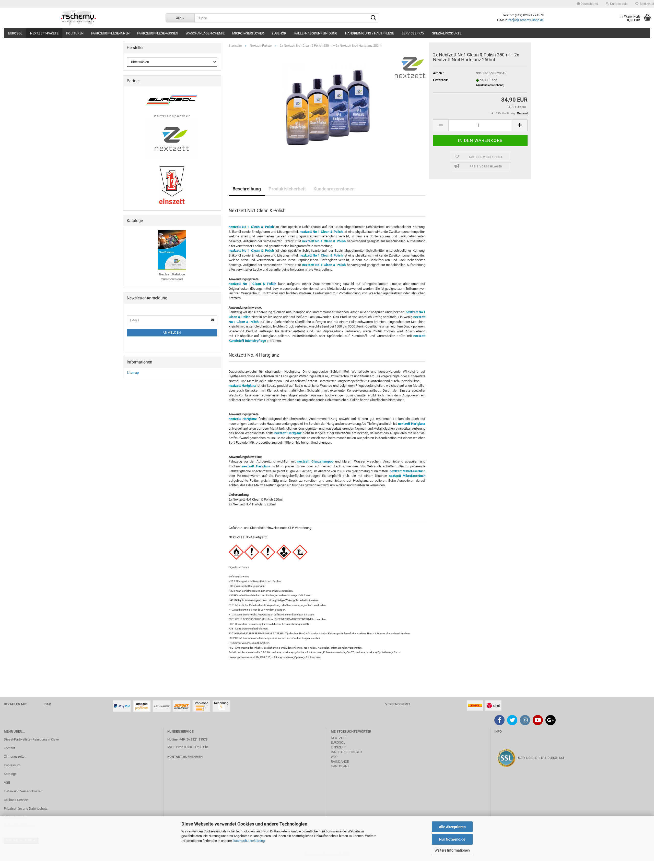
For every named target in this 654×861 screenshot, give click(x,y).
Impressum (12, 765)
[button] (587, 4)
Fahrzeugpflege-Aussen (157, 33)
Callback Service (16, 800)
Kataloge (10, 774)
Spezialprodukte (446, 33)
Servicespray (413, 33)
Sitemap (133, 372)
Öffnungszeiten (15, 756)
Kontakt (9, 748)
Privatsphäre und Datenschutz (25, 808)
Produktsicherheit (287, 188)
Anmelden (172, 332)
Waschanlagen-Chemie (205, 33)
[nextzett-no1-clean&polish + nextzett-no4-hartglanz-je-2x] (327, 109)
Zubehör (279, 33)
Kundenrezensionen (334, 188)
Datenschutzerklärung (249, 841)
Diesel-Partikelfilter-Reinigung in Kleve (31, 739)
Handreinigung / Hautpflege (369, 33)
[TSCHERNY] (79, 18)
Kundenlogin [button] (618, 4)
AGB (7, 782)
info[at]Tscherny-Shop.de (526, 20)
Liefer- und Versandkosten (23, 791)
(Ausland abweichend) (490, 85)
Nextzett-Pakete (44, 33)
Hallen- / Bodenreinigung (315, 33)
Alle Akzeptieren (452, 827)
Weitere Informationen (452, 850)
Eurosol (15, 33)
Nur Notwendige (452, 839)
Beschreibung (246, 188)
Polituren (75, 33)
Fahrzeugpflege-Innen (110, 33)
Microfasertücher (248, 33)
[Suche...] (373, 18)
